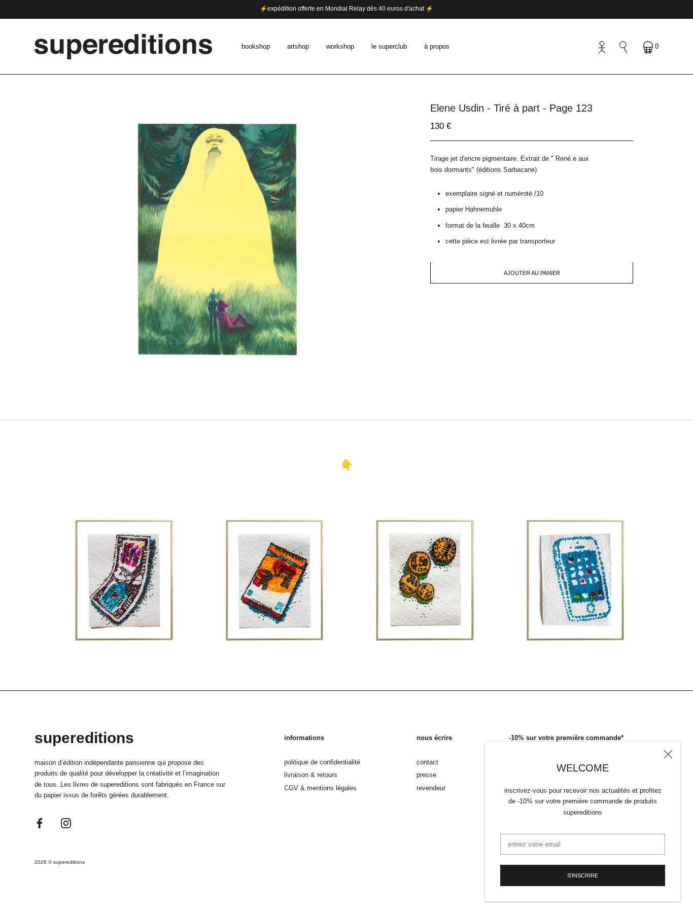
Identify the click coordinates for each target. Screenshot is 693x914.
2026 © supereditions (59, 862)
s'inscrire (582, 875)
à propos (436, 46)
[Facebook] (39, 822)
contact (427, 762)
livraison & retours (310, 775)
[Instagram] (66, 822)
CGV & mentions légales (320, 788)
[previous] (203, 367)
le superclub (389, 46)
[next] (236, 367)
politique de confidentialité (322, 762)
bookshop (255, 46)
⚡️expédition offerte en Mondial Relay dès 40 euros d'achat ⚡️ (346, 8)
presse (426, 775)
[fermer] (668, 754)
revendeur (431, 788)
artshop (298, 46)
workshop (340, 46)
